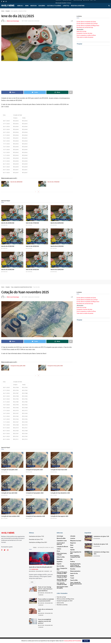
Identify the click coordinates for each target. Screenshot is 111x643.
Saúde (72, 575)
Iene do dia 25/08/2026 (7, 246)
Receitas (72, 569)
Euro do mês (60, 566)
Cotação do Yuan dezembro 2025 (60, 493)
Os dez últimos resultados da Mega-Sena (88, 25)
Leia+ (32, 582)
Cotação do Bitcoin (62, 546)
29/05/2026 (54, 472)
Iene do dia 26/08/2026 (57, 223)
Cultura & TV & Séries (54, 5)
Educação (60, 559)
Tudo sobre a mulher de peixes (85, 37)
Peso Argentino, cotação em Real (75, 556)
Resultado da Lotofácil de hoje (85, 27)
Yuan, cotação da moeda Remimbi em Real (21, 287)
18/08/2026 (54, 271)
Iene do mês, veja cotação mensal (62, 580)
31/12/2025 (54, 495)
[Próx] (38, 192)
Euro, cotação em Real (62, 569)
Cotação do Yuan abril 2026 (9, 493)
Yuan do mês (36, 287)
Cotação (8, 11)
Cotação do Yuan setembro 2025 (35, 516)
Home (2, 11)
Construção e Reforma (61, 543)
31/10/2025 (4, 518)
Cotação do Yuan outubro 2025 (10, 516)
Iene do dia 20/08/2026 (7, 269)
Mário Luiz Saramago (13, 21)
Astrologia (60, 536)
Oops (71, 547)
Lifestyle (66, 5)
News (27, 5)
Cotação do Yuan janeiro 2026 (34, 493)
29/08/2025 (54, 518)
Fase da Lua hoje (61, 597)
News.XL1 (20, 5)
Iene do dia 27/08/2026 (53, 182)
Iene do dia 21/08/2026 (57, 246)
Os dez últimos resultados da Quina (86, 21)
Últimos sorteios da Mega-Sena (65, 599)
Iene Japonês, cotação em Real (18, 11)
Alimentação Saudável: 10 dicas (63, 3)
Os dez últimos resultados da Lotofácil (87, 23)
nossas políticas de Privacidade (72, 640)
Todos (34, 547)
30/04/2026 (4, 495)
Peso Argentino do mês (75, 552)
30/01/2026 (29, 495)
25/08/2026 (4, 248)
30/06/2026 (29, 472)
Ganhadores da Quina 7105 (36, 536)
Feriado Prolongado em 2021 (65, 600)
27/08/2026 (29, 225)
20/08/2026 (4, 271)
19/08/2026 (29, 271)
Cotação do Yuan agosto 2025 (59, 516)
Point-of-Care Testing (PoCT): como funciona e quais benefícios (45, 588)
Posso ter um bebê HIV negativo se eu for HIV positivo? (44, 621)
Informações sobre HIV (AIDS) (46, 547)
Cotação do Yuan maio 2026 (59, 469)
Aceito (86, 640)
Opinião (72, 549)
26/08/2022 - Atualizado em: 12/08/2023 (39, 571)
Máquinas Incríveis (75, 540)
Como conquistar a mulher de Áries (86, 35)
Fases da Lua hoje (81, 31)
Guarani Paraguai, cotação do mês (62, 572)
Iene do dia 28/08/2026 (16, 182)
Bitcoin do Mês (61, 538)
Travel (72, 578)
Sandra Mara (34, 569)
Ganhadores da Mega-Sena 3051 (38, 542)
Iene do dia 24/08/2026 (32, 246)
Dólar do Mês (61, 557)
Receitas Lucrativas (77, 5)
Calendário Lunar (62, 540)
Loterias (72, 538)
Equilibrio (59, 561)
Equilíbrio (42, 5)
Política (72, 561)
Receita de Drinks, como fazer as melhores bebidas (75, 565)
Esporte (59, 564)
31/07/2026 (4, 472)
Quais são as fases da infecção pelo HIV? (40, 567)
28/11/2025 (24, 21)
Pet (71, 559)
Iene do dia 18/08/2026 (57, 269)
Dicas (58, 551)
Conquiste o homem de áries (84, 33)
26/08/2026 (54, 225)
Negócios (33, 5)
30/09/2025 (29, 518)
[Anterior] (35, 192)
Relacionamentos (75, 571)
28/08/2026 (4, 225)
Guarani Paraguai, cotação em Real (62, 576)
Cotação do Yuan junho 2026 (55, 365)
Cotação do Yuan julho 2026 (17, 365)
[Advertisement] (37, 76)
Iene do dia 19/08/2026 (32, 269)
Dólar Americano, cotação (62, 554)
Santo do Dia (74, 573)
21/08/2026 (54, 248)
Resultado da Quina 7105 (36, 539)
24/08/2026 (29, 248)
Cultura (59, 549)
